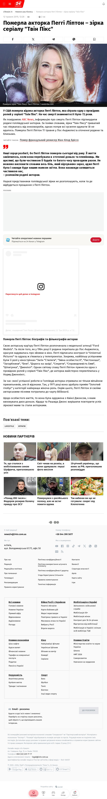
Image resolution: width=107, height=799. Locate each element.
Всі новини (14, 602)
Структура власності (80, 569)
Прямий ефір (15, 613)
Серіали (44, 659)
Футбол (44, 682)
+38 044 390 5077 (64, 534)
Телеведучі (9, 578)
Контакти (76, 560)
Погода (12, 624)
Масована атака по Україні (53, 621)
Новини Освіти (81, 640)
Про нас (7, 560)
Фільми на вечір (48, 651)
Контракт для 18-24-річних (86, 620)
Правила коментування (48, 580)
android (15, 769)
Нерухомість (15, 675)
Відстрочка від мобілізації (86, 624)
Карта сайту (77, 578)
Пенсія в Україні (16, 665)
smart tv (46, 769)
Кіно (43, 640)
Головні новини (16, 606)
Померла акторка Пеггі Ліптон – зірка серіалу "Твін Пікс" (60, 12)
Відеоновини (15, 617)
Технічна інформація (47, 584)
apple (30, 769)
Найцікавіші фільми (50, 644)
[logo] (18, 4)
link (56, 546)
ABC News (27, 119)
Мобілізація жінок (82, 616)
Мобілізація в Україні (85, 602)
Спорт (44, 675)
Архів (74, 573)
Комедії (44, 655)
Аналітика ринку (16, 679)
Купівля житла (15, 682)
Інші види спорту (49, 694)
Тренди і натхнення (17, 686)
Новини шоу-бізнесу (24, 12)
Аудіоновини (14, 621)
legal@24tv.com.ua (40, 757)
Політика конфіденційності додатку (53, 571)
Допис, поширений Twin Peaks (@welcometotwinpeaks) (30, 330)
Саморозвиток (80, 658)
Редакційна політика (13, 569)
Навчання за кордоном (84, 662)
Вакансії (75, 564)
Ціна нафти (14, 644)
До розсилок (88, 710)
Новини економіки (19, 640)
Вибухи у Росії (47, 624)
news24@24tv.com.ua (15, 534)
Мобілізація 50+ (81, 613)
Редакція (8, 564)
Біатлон (44, 690)
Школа (77, 651)
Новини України (16, 609)
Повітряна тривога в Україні (54, 617)
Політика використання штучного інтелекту (52, 565)
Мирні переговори (49, 613)
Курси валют (14, 647)
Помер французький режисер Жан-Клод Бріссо (49, 140)
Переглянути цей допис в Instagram (23, 294)
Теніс (43, 686)
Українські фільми (49, 647)
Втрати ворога (47, 628)
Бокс (43, 679)
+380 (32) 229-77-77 (24, 754)
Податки (12, 662)
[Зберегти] (94, 39)
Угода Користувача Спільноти (50, 575)
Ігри (73, 583)
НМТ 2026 (78, 654)
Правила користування (14, 587)
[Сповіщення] (103, 4)
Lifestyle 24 (8, 12)
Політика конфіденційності (49, 560)
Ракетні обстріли (49, 606)
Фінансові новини (17, 651)
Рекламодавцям (11, 583)
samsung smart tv (62, 769)
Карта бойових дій (49, 609)
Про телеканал (10, 573)
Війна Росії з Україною (53, 602)
